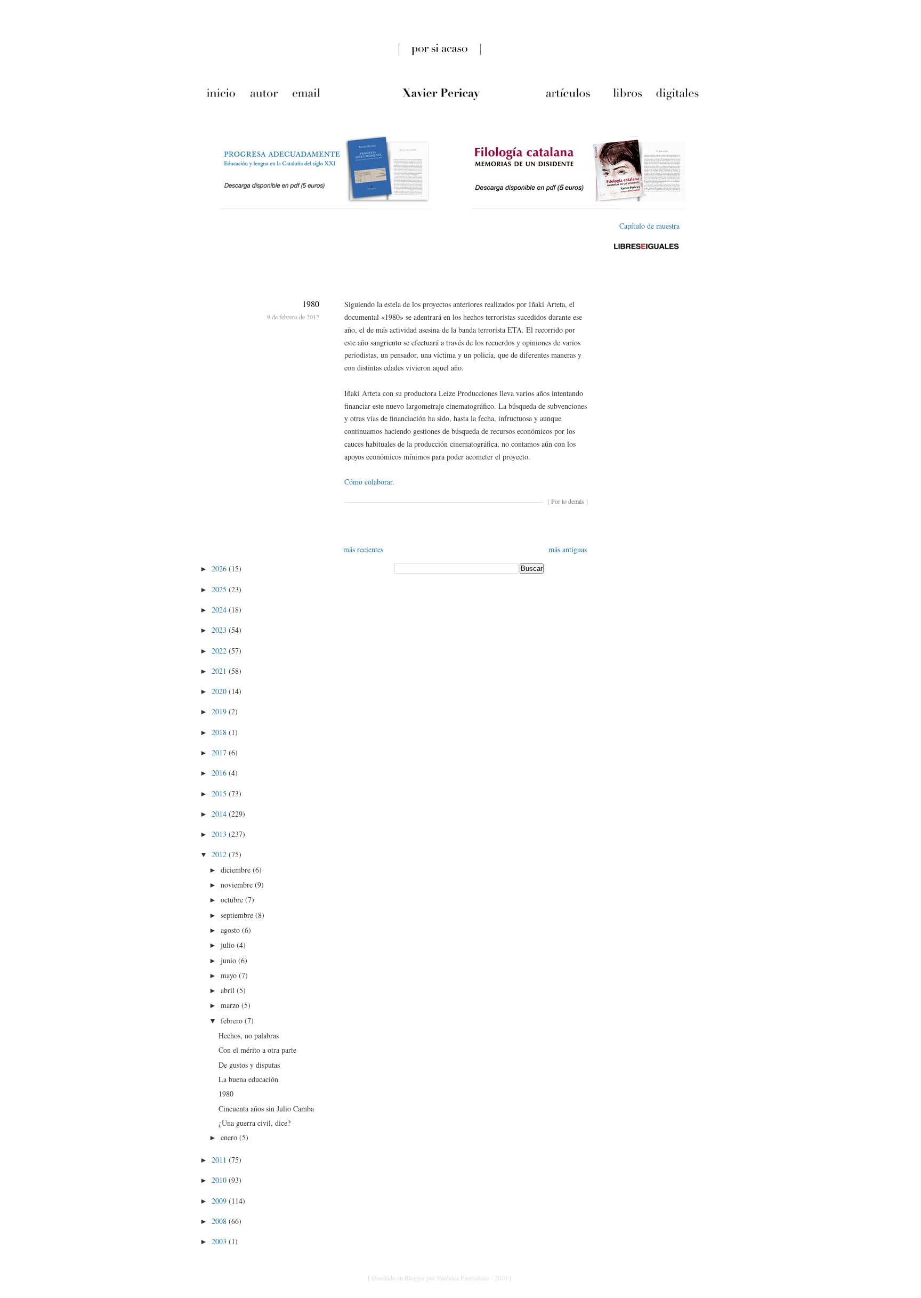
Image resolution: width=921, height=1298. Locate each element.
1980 (310, 303)
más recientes (363, 549)
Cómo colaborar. (369, 482)
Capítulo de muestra (649, 226)
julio (229, 945)
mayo (230, 975)
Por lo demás (567, 501)
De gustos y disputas (249, 1065)
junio (229, 960)
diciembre (237, 870)
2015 (220, 793)
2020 (220, 691)
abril (229, 990)
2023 (220, 630)
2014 (220, 814)
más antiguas (567, 549)
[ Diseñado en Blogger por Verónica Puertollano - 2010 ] (439, 1277)
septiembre (238, 915)
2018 (220, 732)
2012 (220, 854)
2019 (220, 711)
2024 (220, 609)
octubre (233, 899)
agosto (231, 930)
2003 (220, 1241)
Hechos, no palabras (249, 1035)
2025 (220, 589)
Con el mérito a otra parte (257, 1050)
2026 (220, 568)
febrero (233, 1020)
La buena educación (248, 1079)
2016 (220, 773)
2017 (220, 752)
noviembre (238, 885)
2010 (220, 1180)
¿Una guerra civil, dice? (254, 1123)
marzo (231, 1005)
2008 (220, 1221)
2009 (220, 1201)
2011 (220, 1160)
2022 (220, 651)
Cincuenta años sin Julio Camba (266, 1108)
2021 (220, 671)
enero (230, 1137)
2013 (220, 834)
